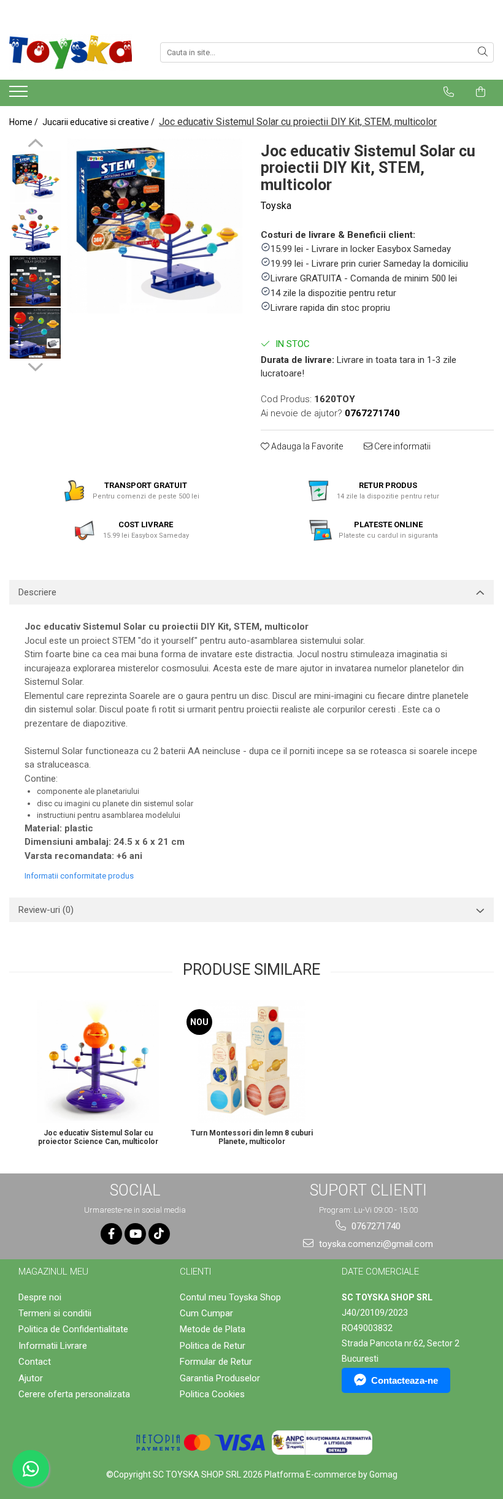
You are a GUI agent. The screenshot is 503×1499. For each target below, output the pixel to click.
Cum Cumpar (206, 1313)
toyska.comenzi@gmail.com (375, 1243)
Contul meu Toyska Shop (230, 1297)
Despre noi (39, 1297)
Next (35, 365)
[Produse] (20, 95)
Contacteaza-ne (404, 1380)
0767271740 (375, 1226)
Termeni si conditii (54, 1313)
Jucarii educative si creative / (99, 122)
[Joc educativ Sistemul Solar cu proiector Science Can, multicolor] (98, 1061)
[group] (154, 226)
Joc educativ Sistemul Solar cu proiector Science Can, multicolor (98, 1137)
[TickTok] (159, 1234)
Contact (34, 1361)
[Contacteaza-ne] (449, 92)
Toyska (276, 206)
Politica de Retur (212, 1345)
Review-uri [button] (46, 909)
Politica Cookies (212, 1394)
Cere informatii (401, 446)
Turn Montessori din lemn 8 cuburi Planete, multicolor (252, 1137)
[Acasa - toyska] (70, 52)
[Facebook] (111, 1234)
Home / (24, 122)
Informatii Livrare (52, 1345)
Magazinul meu (53, 1271)
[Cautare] (483, 52)
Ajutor (30, 1378)
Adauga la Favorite (306, 446)
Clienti (195, 1271)
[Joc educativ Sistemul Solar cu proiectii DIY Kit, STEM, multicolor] (154, 226)
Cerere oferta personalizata (74, 1394)
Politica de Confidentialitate (73, 1329)
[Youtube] (135, 1234)
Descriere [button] (37, 592)
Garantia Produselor (220, 1378)
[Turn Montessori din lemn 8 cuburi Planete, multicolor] (251, 1061)
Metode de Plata (212, 1329)
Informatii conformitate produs (79, 875)
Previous (35, 145)
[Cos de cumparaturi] (480, 92)
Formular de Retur (216, 1361)
